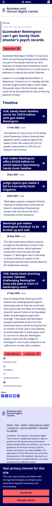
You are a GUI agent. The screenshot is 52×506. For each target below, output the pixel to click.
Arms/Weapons (8, 370)
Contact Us (13, 428)
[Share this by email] (18, 395)
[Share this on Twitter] (6, 395)
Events (10, 425)
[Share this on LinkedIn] (10, 395)
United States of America (11, 378)
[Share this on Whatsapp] (2, 395)
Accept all (26, 492)
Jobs (17, 425)
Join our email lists (29, 428)
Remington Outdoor (10, 362)
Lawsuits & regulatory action (12, 386)
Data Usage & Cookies (39, 425)
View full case (13, 354)
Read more (10, 48)
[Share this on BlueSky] (14, 395)
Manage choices (26, 500)
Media (24, 425)
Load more (30, 354)
